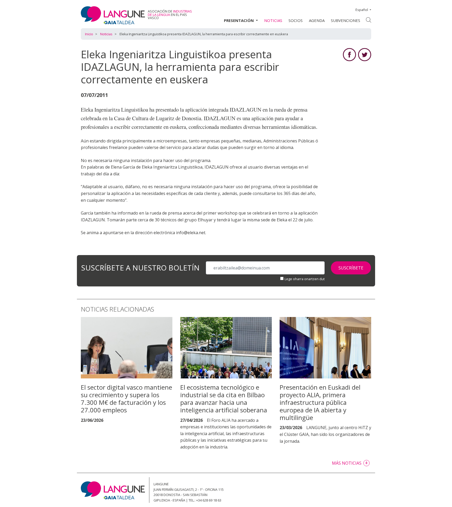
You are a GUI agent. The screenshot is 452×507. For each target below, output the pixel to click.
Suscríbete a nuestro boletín (140, 268)
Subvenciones (345, 20)
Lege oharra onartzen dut (305, 278)
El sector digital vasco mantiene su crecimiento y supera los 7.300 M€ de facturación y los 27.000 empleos (126, 398)
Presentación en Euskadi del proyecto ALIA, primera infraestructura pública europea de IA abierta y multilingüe (320, 402)
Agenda (317, 20)
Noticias (273, 20)
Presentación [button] (239, 20)
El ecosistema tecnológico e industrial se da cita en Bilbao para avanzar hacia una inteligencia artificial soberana (223, 398)
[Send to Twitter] (364, 54)
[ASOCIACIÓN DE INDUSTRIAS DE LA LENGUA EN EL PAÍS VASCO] (113, 15)
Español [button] (361, 9)
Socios (296, 20)
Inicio (89, 34)
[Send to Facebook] (349, 54)
